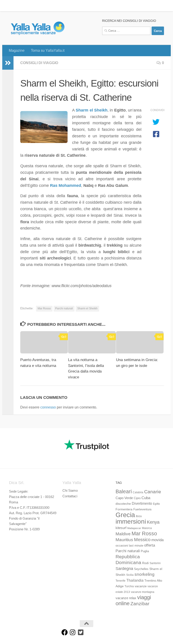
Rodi (145, 563)
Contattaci (69, 496)
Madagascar (134, 528)
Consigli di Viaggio (39, 63)
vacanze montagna (142, 592)
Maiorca (147, 528)
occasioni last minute (129, 545)
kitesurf (121, 528)
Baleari (124, 491)
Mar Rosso (44, 308)
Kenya (153, 522)
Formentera (124, 509)
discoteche (123, 503)
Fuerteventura (142, 509)
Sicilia (130, 574)
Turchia (129, 586)
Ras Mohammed (65, 185)
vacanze (141, 586)
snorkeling (144, 574)
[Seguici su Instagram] (73, 632)
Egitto (156, 503)
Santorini (155, 563)
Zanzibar (139, 603)
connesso (48, 407)
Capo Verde (124, 498)
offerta (149, 545)
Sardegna (124, 568)
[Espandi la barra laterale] (8, 63)
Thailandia (134, 580)
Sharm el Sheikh (91, 110)
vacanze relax (126, 598)
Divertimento (142, 503)
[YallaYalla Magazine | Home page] (37, 28)
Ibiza (139, 516)
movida (157, 540)
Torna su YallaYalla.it (44, 5)
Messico (142, 539)
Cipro (137, 498)
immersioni (131, 521)
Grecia (125, 514)
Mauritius (124, 539)
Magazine (13, 5)
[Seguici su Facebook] (64, 632)
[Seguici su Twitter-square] (81, 632)
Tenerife (120, 580)
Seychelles (141, 569)
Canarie (152, 491)
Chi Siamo (70, 490)
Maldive (123, 533)
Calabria (138, 492)
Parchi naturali (64, 308)
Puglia (145, 551)
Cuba (145, 498)
